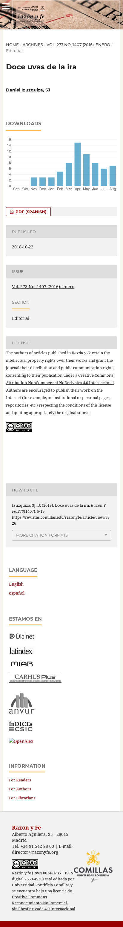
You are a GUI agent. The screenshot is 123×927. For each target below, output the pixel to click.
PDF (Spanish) (30, 211)
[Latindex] (21, 652)
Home (12, 44)
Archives (33, 44)
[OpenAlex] (21, 741)
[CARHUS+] (35, 681)
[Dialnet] (22, 638)
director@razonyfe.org (35, 852)
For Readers (20, 780)
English (16, 584)
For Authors (20, 789)
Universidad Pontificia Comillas (41, 885)
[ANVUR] (22, 712)
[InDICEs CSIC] (20, 729)
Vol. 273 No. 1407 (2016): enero (78, 44)
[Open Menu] (6, 6)
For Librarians (22, 798)
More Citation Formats (42, 535)
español (16, 593)
